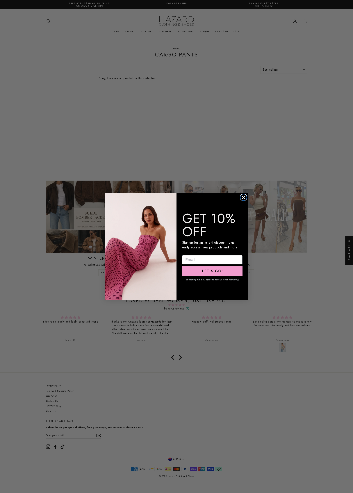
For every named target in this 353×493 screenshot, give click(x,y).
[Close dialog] (243, 197)
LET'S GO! (212, 271)
